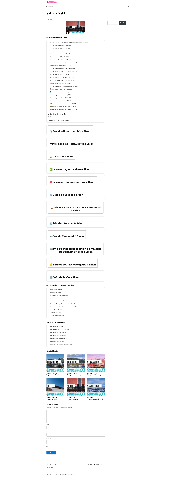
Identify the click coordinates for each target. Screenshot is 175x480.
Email (48, 431)
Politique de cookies (51, 464)
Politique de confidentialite (53, 465)
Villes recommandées (121, 2)
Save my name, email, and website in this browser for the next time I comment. (73, 448)
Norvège (48, 11)
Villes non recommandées (106, 2)
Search (109, 20)
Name (48, 424)
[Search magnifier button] (127, 6)
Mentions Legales (50, 467)
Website (48, 438)
